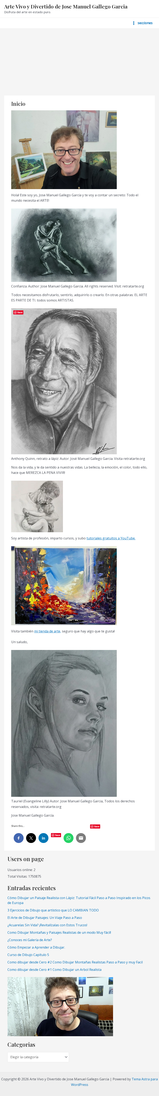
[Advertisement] (79, 59)
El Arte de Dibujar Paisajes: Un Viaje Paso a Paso (44, 917)
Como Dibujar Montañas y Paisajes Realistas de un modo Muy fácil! (59, 932)
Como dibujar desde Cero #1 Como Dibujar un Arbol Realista (54, 969)
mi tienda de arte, (47, 631)
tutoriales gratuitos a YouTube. (111, 538)
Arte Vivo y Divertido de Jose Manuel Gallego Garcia (66, 6)
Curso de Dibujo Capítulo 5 (28, 954)
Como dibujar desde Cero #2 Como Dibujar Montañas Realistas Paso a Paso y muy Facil (75, 962)
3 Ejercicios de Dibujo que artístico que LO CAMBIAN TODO (53, 910)
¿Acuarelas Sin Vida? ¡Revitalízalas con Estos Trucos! (47, 925)
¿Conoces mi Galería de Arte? (29, 940)
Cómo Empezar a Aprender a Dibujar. (36, 947)
